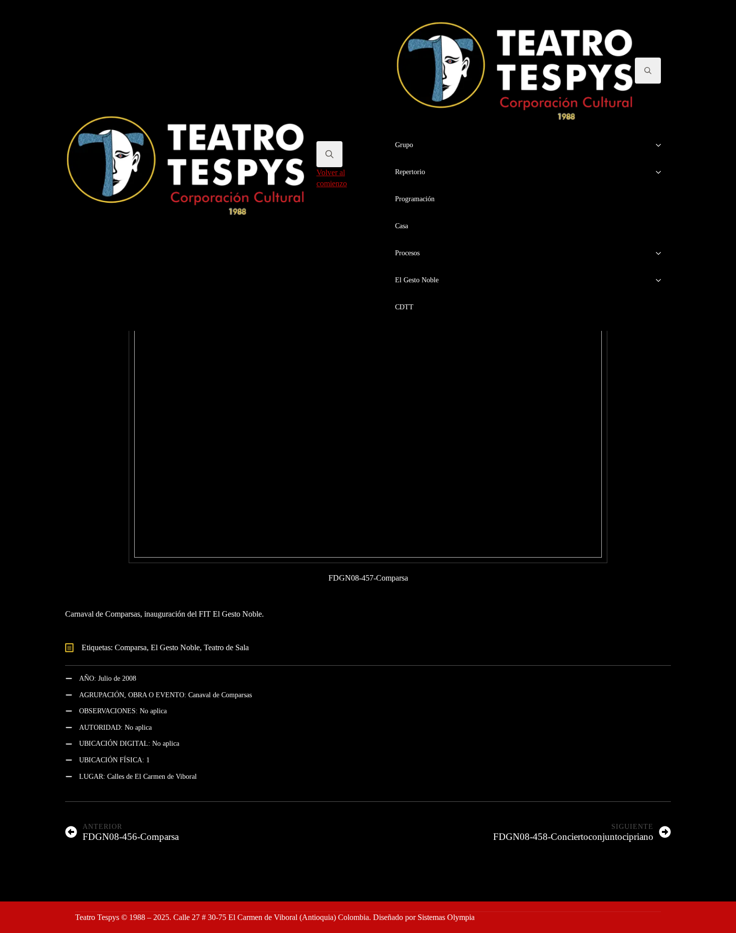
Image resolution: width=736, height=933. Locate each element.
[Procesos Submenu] (661, 253)
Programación (415, 199)
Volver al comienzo (331, 178)
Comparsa (131, 647)
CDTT (404, 307)
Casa (401, 226)
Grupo (404, 145)
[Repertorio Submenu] (661, 172)
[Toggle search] (329, 154)
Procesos (407, 253)
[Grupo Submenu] (661, 145)
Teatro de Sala (226, 647)
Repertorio (410, 172)
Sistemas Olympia (446, 917)
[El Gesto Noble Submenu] (661, 280)
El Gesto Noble (417, 280)
